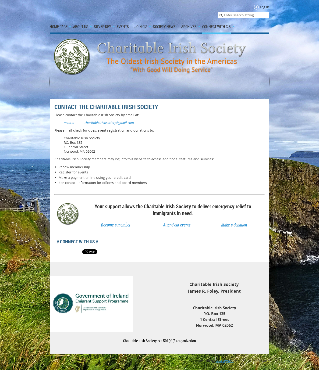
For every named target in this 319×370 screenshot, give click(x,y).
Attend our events (177, 225)
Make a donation (234, 225)
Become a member (115, 225)
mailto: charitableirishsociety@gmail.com (99, 122)
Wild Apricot (225, 361)
